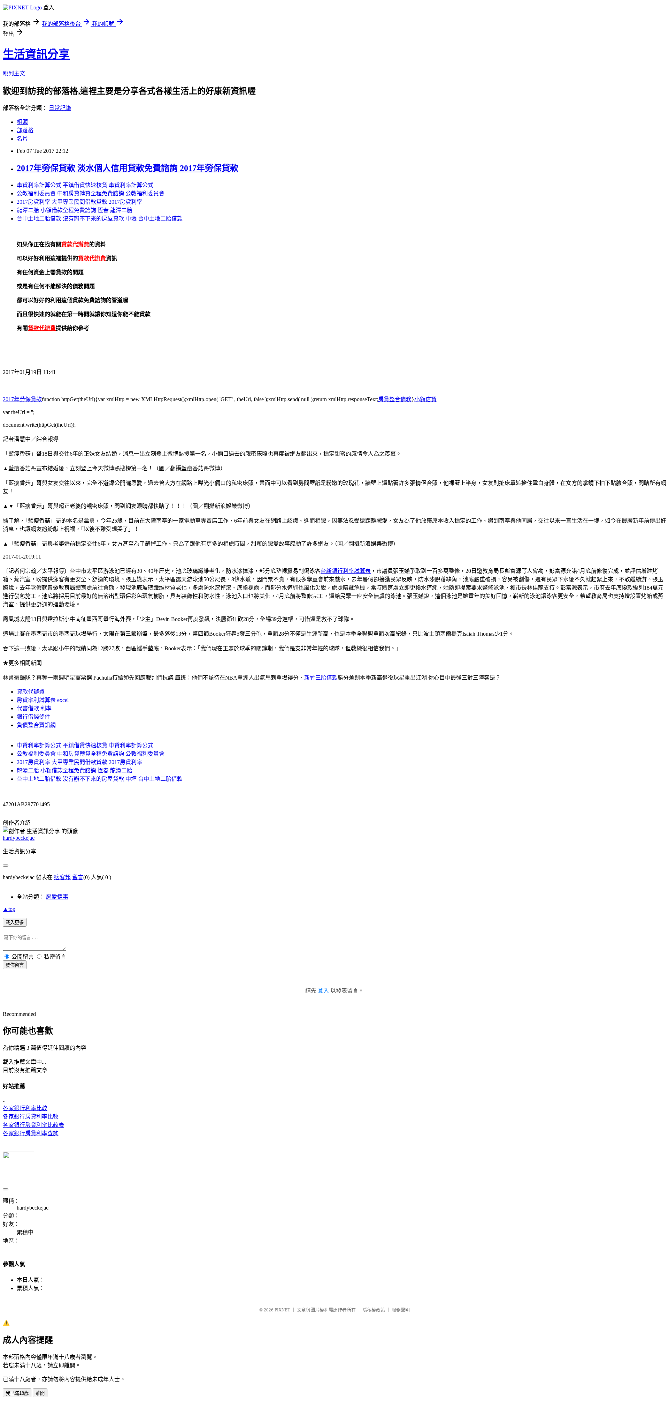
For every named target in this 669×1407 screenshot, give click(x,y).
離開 (40, 1393)
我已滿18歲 (17, 1393)
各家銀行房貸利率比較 (31, 1117)
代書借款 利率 (34, 708)
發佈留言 (15, 965)
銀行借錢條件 (33, 717)
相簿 (22, 122)
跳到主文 (14, 73)
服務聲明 (401, 1309)
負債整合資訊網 (36, 725)
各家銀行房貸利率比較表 (33, 1125)
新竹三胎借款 (321, 678)
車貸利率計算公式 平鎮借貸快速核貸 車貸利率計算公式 (85, 185)
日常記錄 (60, 108)
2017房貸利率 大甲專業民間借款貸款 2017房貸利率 (79, 202)
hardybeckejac (18, 838)
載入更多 (15, 922)
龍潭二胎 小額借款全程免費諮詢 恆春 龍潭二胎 (74, 210)
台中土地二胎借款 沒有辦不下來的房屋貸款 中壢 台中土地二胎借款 (100, 219)
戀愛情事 (57, 897)
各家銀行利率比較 (25, 1108)
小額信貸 (425, 399)
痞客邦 (62, 877)
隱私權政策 (373, 1309)
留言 (77, 877)
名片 (22, 139)
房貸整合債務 (395, 399)
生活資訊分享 (36, 54)
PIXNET (282, 1309)
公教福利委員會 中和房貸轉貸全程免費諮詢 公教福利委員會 (90, 193)
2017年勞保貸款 (22, 399)
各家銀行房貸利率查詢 (31, 1133)
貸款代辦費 (31, 692)
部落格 (25, 130)
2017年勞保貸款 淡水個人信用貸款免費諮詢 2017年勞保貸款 (127, 168)
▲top (9, 909)
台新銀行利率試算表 (346, 571)
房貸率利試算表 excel (43, 700)
